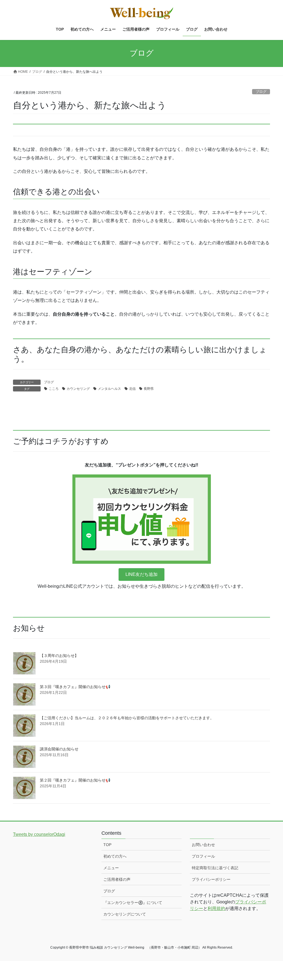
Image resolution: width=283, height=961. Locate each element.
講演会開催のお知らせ (59, 749)
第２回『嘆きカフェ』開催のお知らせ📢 (75, 780)
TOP (107, 844)
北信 (132, 389)
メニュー (111, 868)
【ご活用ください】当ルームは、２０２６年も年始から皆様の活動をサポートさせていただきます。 (127, 718)
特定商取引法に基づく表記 (215, 868)
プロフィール (203, 856)
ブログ (261, 92)
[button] (141, 574)
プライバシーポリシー (211, 879)
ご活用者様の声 (116, 879)
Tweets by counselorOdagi (39, 834)
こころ (54, 389)
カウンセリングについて (124, 914)
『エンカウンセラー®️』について (132, 902)
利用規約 (216, 908)
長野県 (149, 389)
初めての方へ (115, 856)
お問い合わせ (203, 844)
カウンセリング (78, 389)
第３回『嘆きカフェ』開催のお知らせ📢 (75, 686)
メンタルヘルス (109, 389)
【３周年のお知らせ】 (59, 655)
